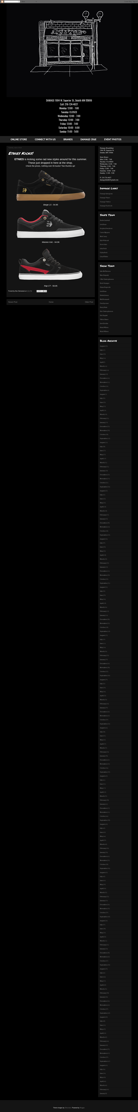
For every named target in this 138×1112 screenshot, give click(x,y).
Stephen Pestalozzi (106, 228)
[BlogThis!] (40, 291)
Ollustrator (68, 1108)
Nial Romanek (104, 299)
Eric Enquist (104, 315)
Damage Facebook (106, 206)
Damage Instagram (106, 193)
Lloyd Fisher (104, 256)
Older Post (89, 302)
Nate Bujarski (104, 275)
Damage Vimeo (105, 197)
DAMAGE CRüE (88, 139)
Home (51, 302)
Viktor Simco (104, 319)
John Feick (103, 248)
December (103, 378)
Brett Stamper (104, 283)
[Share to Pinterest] (46, 291)
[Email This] (38, 291)
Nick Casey (103, 236)
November (103, 382)
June (101, 354)
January (102, 374)
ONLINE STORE (19, 139)
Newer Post (12, 302)
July (101, 350)
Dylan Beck (103, 252)
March (102, 366)
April (101, 362)
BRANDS (68, 139)
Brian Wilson (104, 327)
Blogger (82, 1108)
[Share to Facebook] (44, 291)
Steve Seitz (103, 244)
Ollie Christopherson (107, 279)
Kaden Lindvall (105, 220)
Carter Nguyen (105, 232)
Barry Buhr (103, 307)
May (101, 358)
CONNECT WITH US (45, 139)
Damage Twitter (105, 202)
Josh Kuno (103, 224)
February (103, 370)
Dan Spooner (104, 303)
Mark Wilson (104, 331)
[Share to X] (42, 291)
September (103, 390)
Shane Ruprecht (105, 287)
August (102, 346)
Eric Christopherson (106, 311)
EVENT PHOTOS (112, 139)
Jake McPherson (105, 271)
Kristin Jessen (104, 295)
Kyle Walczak (104, 240)
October (102, 386)
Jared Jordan (104, 323)
